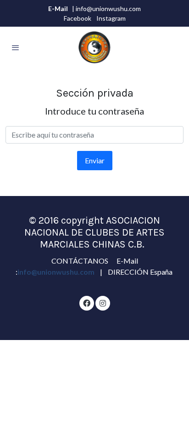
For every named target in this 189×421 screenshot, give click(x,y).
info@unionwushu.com (56, 271)
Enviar (95, 160)
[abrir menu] (15, 47)
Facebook (77, 18)
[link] (94, 47)
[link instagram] (103, 302)
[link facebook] (86, 302)
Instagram (111, 18)
